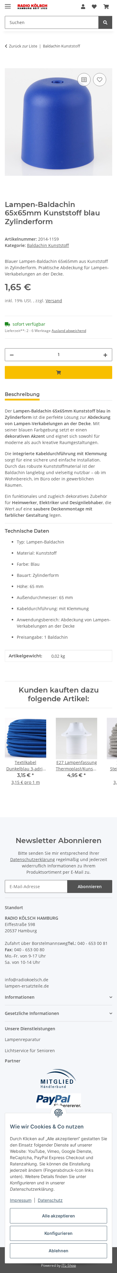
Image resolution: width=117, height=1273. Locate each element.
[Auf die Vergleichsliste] (84, 79)
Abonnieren (90, 886)
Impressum (21, 1200)
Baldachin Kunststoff (48, 245)
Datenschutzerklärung (32, 859)
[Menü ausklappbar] (8, 4)
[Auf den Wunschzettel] (99, 79)
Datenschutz (50, 1200)
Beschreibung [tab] (22, 394)
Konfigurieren (58, 1233)
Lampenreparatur (22, 1039)
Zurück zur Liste (23, 46)
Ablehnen (58, 1250)
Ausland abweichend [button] (69, 330)
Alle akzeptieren (58, 1215)
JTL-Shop (69, 1265)
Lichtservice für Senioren (30, 1050)
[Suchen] (105, 22)
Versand (54, 300)
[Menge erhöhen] (105, 355)
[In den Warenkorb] (9, 65)
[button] (83, 7)
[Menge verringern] (11, 355)
